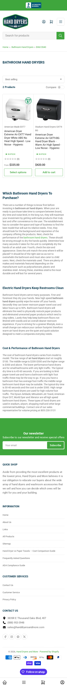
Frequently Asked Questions (16, 558)
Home (5, 47)
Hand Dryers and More (27, 651)
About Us (7, 522)
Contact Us (8, 585)
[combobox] (33, 35)
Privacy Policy (9, 599)
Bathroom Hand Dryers (23, 47)
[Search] (60, 35)
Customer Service (11, 592)
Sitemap (7, 543)
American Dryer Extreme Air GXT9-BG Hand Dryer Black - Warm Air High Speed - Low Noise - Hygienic (48, 141)
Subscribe (55, 445)
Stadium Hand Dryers (45, 126)
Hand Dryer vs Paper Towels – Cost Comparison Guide (29, 551)
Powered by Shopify (49, 651)
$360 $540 (41, 47)
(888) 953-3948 (15, 622)
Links (5, 529)
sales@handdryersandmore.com (25, 627)
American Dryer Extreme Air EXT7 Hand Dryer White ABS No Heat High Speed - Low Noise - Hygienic (17, 138)
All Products (8, 536)
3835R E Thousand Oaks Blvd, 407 (26, 618)
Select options (18, 172)
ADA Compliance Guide (14, 565)
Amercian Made (12, 126)
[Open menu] (60, 21)
